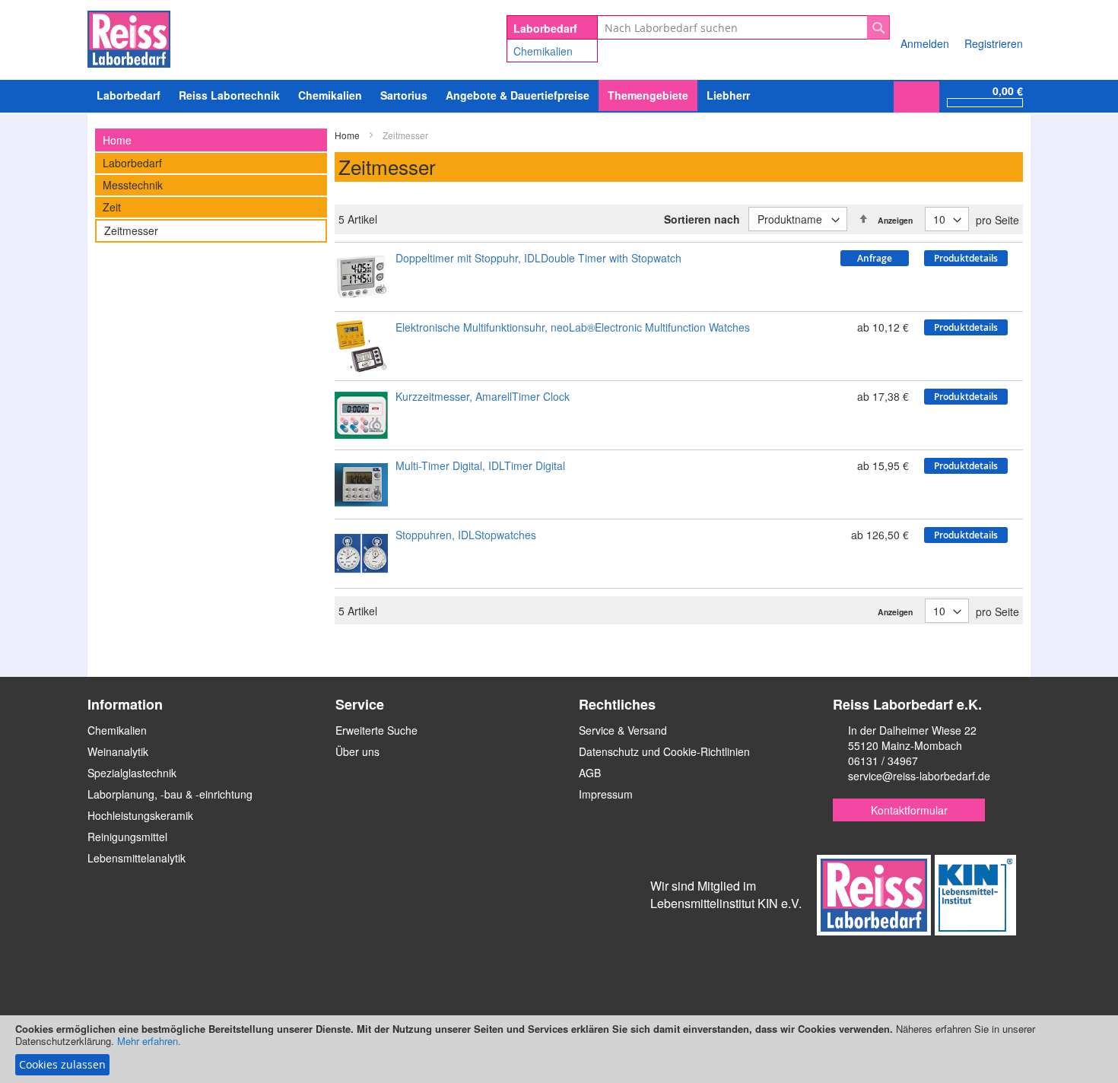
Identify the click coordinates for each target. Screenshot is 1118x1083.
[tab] (211, 140)
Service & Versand (623, 730)
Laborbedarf (132, 162)
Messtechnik (133, 184)
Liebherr (728, 95)
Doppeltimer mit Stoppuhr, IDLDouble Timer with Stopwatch (538, 257)
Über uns (357, 751)
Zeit (112, 206)
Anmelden (924, 43)
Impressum (606, 794)
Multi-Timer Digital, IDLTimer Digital (480, 465)
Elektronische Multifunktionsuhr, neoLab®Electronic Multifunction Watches (572, 327)
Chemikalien (543, 51)
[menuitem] (330, 95)
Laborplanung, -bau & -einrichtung (170, 794)
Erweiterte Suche (376, 730)
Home (348, 135)
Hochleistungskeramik (140, 815)
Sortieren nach (702, 219)
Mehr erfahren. (149, 1041)
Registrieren (993, 43)
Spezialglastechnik (131, 772)
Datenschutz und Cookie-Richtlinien (664, 751)
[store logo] (128, 36)
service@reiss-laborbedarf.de (919, 775)
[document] (559, 1049)
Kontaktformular (909, 810)
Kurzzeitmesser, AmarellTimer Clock (482, 396)
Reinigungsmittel (127, 836)
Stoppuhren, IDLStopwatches (465, 534)
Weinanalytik (117, 751)
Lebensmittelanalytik (136, 857)
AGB (590, 772)
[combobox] (743, 27)
